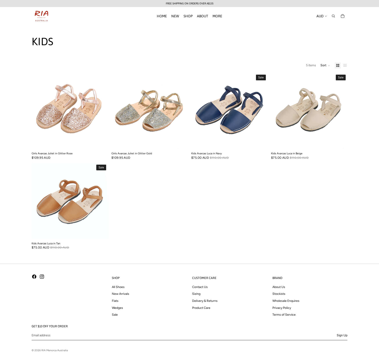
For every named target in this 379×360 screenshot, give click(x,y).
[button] (325, 65)
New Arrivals (120, 294)
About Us (278, 287)
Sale (115, 315)
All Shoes (118, 287)
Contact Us (200, 287)
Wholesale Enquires (285, 301)
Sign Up (342, 335)
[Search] (333, 16)
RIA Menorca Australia (54, 350)
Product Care (201, 308)
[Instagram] (42, 276)
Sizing (196, 294)
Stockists (278, 294)
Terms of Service (284, 315)
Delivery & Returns (205, 301)
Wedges (117, 308)
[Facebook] (34, 276)
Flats (115, 301)
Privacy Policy (281, 308)
